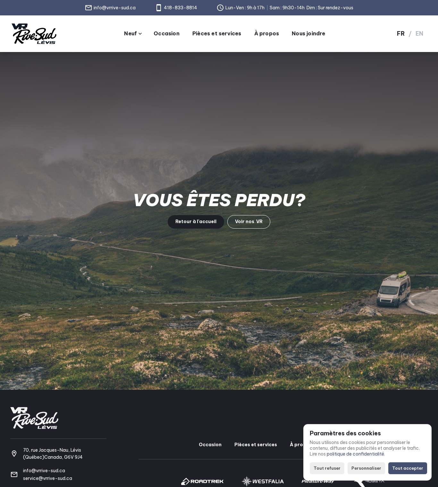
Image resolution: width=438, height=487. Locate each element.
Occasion (210, 445)
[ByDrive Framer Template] (34, 33)
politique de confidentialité (355, 454)
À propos (301, 445)
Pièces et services (255, 445)
